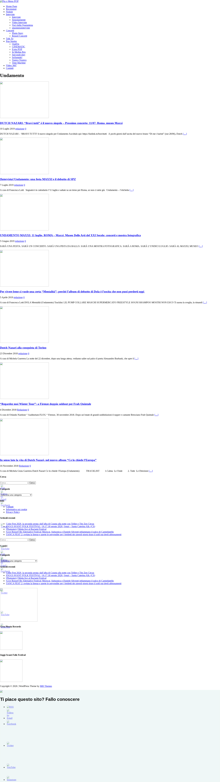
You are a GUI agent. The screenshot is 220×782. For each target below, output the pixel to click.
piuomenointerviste (21, 28)
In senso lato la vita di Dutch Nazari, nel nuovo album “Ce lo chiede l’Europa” (48, 460)
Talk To (9, 38)
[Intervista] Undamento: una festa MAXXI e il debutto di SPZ (38, 179)
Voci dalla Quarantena (22, 25)
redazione (19, 128)
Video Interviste (19, 22)
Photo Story (17, 33)
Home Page (11, 6)
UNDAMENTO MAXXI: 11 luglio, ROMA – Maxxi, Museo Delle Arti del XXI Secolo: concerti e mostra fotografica (70, 235)
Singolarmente (19, 20)
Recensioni (11, 9)
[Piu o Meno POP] (9, 1)
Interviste (10, 14)
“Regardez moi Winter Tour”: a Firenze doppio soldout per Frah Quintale (45, 403)
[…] (185, 134)
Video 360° (11, 65)
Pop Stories (11, 41)
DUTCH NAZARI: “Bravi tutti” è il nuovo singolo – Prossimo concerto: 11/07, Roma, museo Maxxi (61, 123)
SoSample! (17, 57)
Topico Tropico (19, 60)
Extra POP (17, 49)
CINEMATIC (18, 46)
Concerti (10, 30)
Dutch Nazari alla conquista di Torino (23, 347)
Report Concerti (19, 36)
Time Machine (19, 62)
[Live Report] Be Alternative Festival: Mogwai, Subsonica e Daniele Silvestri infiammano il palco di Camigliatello (60, 532)
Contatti (9, 68)
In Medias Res (19, 52)
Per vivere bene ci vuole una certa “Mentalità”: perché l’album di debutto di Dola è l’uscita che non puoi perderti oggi (72, 291)
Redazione (22, 409)
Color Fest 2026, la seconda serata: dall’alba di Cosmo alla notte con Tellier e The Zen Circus (50, 523)
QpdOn (15, 44)
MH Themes (46, 686)
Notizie (9, 11)
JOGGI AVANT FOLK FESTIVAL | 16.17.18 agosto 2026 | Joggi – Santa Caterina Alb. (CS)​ (50, 526)
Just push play (18, 54)
